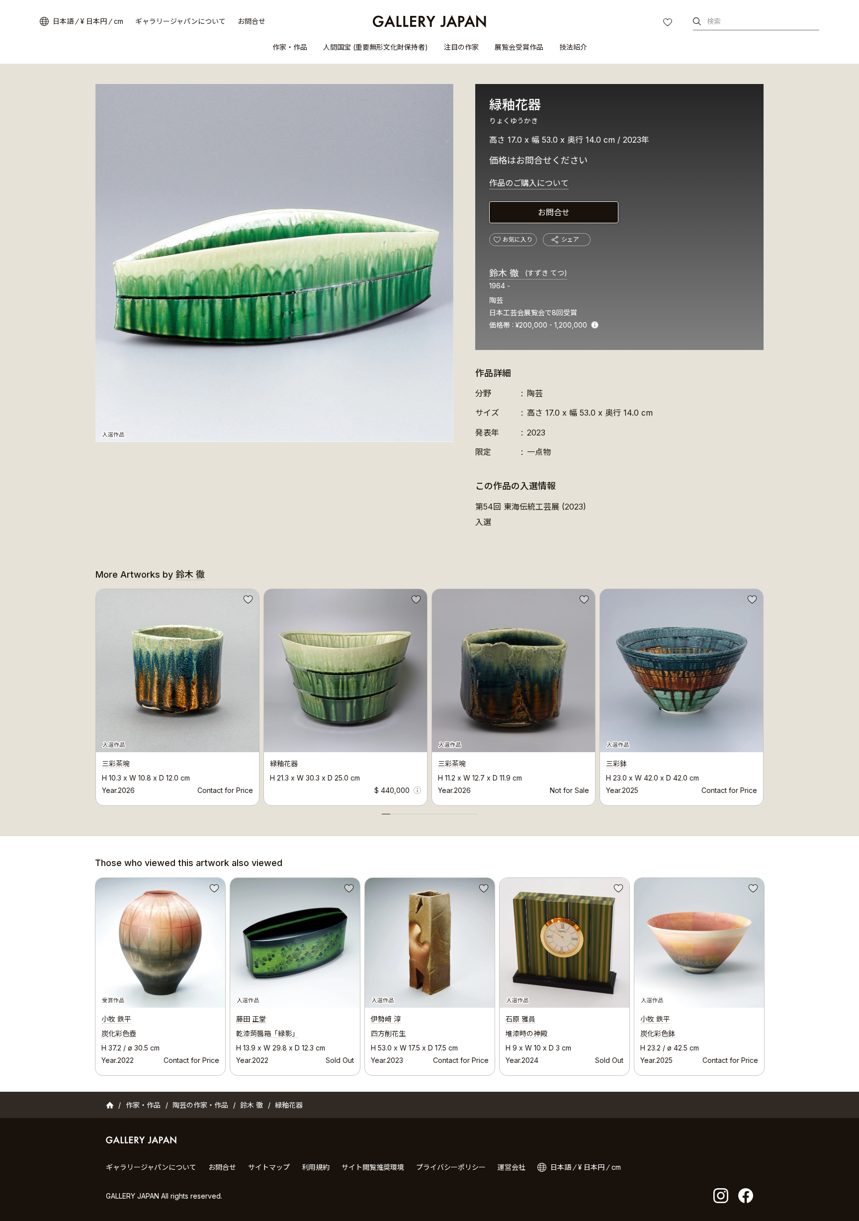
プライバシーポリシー (451, 1167)
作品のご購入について (529, 183)
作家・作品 (289, 47)
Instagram (720, 1195)
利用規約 (316, 1167)
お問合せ (251, 21)
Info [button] (595, 325)
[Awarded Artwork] (160, 943)
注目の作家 (461, 47)
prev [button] (95, 694)
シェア (570, 239)
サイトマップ (269, 1167)
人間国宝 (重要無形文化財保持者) (375, 47)
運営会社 (511, 1167)
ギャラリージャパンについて (180, 21)
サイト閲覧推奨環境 (373, 1167)
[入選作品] (274, 263)
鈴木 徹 (528, 273)
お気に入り (668, 23)
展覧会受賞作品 (519, 47)
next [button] (763, 694)
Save (247, 601)
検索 (714, 21)
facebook (745, 1195)
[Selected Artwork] (295, 943)
